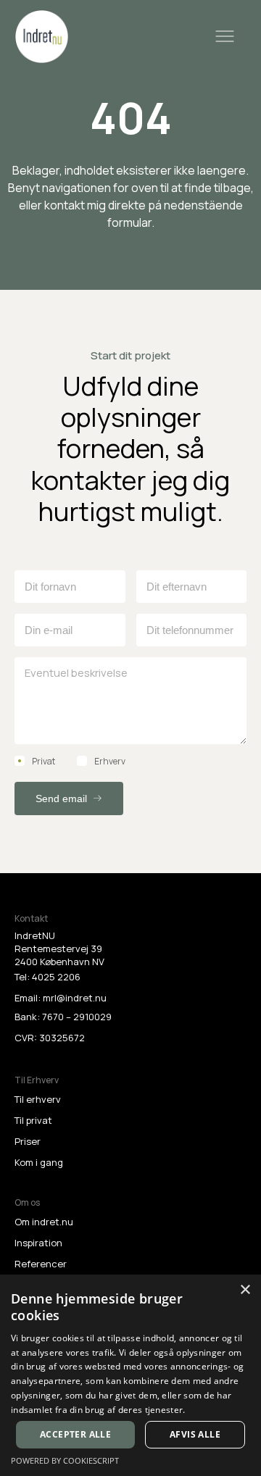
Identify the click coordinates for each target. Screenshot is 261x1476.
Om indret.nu (43, 1221)
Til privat (33, 1120)
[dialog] (130, 1375)
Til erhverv (37, 1099)
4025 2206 (56, 976)
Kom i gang (38, 1162)
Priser (27, 1141)
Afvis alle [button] (195, 1434)
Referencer (40, 1263)
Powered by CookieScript (65, 1460)
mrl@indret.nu (75, 997)
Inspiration (38, 1242)
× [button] (244, 1290)
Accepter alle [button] (75, 1434)
